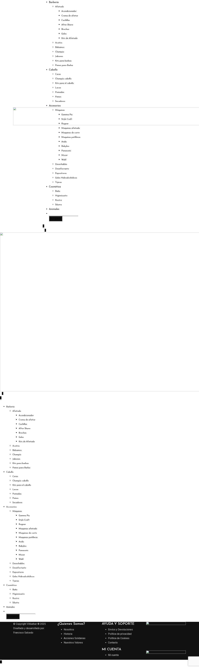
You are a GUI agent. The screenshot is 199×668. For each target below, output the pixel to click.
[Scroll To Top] (1, 661)
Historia (68, 633)
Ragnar (65, 124)
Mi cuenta (113, 655)
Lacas (58, 88)
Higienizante (61, 196)
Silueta (58, 205)
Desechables (61, 164)
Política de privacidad (120, 633)
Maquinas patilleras (70, 137)
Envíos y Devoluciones (120, 629)
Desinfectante (62, 169)
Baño (57, 191)
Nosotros (69, 629)
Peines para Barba (64, 65)
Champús (59, 52)
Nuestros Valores (73, 642)
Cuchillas (65, 20)
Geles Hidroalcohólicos (66, 178)
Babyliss (65, 146)
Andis (64, 142)
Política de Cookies (118, 638)
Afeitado (59, 7)
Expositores (61, 173)
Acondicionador (68, 11)
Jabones (59, 56)
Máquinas (60, 110)
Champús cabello (63, 79)
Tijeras (58, 182)
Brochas (65, 29)
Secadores (60, 101)
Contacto (113, 642)
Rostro (58, 200)
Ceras (58, 74)
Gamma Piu (66, 115)
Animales (54, 209)
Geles (64, 34)
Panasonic (66, 151)
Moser (64, 155)
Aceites (58, 43)
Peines (58, 97)
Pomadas (59, 92)
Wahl (63, 160)
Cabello (53, 70)
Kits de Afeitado (69, 38)
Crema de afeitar (69, 16)
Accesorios (55, 106)
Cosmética (55, 187)
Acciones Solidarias (74, 638)
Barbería (54, 2)
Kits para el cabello (64, 83)
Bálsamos (59, 47)
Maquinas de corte (70, 133)
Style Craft (66, 119)
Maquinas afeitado (70, 128)
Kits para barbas (63, 61)
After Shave (67, 25)
